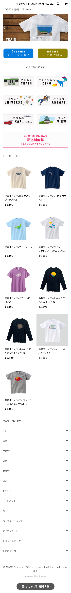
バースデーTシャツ (13, 521)
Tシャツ (7, 491)
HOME (7, 9)
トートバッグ (9, 501)
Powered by (32, 576)
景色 (5, 461)
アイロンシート (10, 531)
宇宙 (5, 431)
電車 (5, 441)
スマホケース (9, 551)
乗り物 (6, 471)
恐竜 (16, 9)
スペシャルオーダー (13, 541)
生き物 (6, 451)
